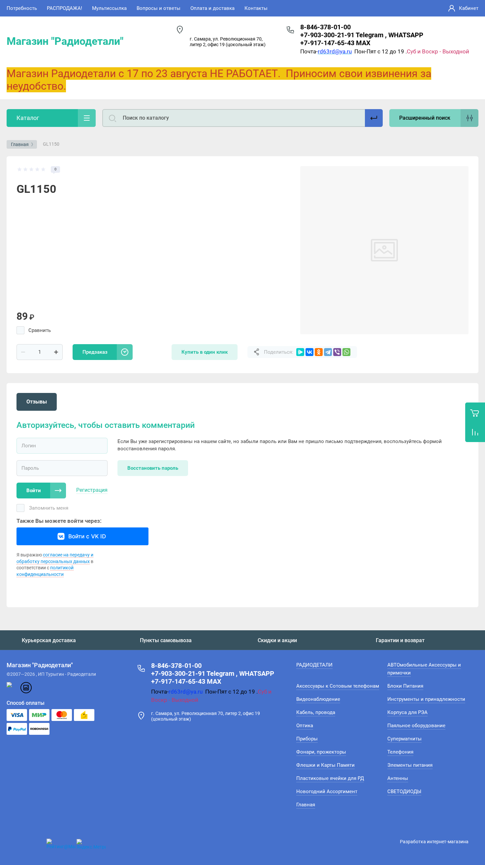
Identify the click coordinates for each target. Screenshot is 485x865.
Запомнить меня (48, 508)
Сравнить (39, 330)
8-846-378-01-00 (325, 27)
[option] (384, 250)
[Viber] (337, 352)
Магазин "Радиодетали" (65, 41)
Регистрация (92, 490)
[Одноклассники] (319, 352)
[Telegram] (328, 352)
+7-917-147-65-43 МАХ (335, 43)
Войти (33, 490)
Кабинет (468, 8)
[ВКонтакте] (309, 352)
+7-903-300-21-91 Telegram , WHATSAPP (361, 35)
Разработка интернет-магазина (434, 841)
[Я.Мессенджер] (300, 352)
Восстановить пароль (152, 468)
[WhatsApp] (346, 352)
